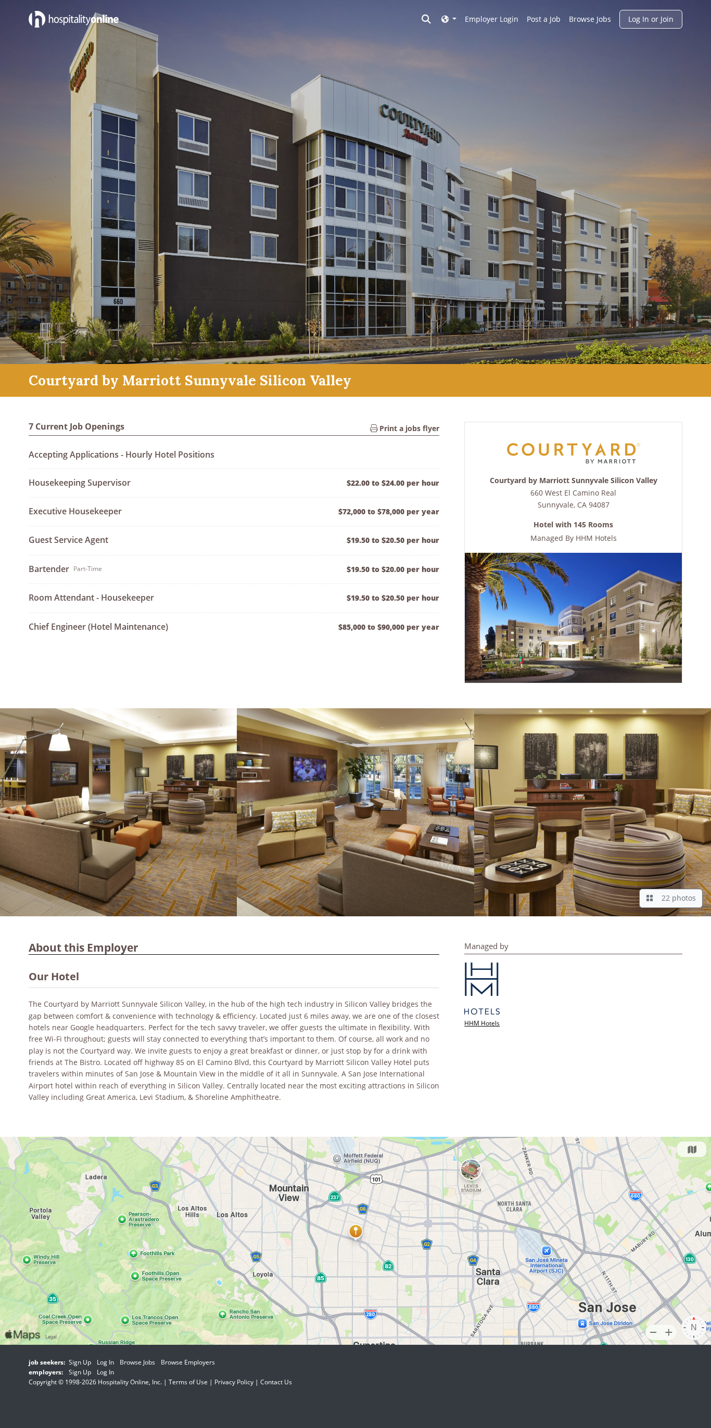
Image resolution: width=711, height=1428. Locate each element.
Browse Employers (188, 1362)
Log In (105, 1362)
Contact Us (276, 1382)
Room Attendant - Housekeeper (91, 597)
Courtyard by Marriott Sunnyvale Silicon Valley (573, 480)
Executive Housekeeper (75, 511)
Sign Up (80, 1362)
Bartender (49, 569)
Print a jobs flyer (408, 428)
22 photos (676, 898)
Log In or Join (651, 19)
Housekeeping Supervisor (80, 482)
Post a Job (544, 19)
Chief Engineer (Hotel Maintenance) (98, 626)
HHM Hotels (596, 538)
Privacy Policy (233, 1382)
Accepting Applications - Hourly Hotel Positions (121, 454)
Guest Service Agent (68, 540)
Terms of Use (188, 1382)
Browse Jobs (590, 19)
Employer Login (491, 19)
